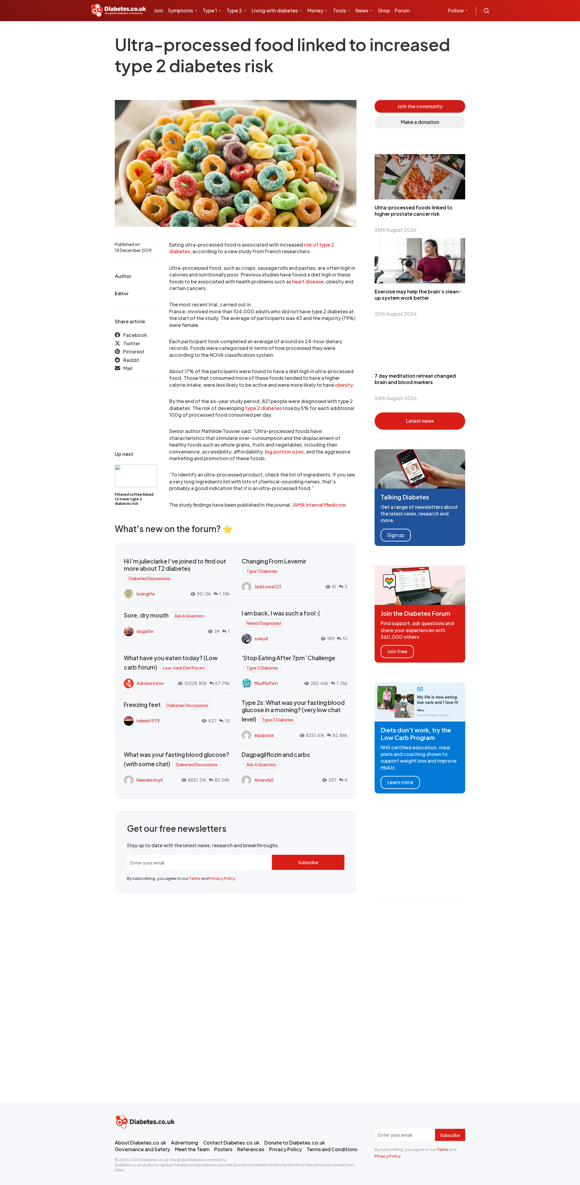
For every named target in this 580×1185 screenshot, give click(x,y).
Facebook (135, 335)
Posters (223, 1149)
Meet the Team (192, 1149)
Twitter (131, 343)
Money (315, 10)
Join (158, 10)
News (362, 10)
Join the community (420, 106)
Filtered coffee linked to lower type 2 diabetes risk (134, 499)
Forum (402, 10)
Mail (127, 368)
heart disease (308, 281)
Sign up (395, 535)
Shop (384, 10)
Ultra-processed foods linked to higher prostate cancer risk (414, 210)
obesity (344, 385)
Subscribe (308, 862)
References (250, 1149)
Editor (121, 293)
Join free (397, 651)
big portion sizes (284, 451)
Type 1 (210, 10)
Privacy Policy (222, 878)
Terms (195, 878)
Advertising (184, 1142)
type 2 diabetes (263, 408)
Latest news (420, 421)
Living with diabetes (275, 10)
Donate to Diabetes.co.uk (294, 1142)
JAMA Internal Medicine (319, 505)
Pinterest (133, 351)
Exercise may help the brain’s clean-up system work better (418, 294)
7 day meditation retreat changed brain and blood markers (415, 379)
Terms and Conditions (332, 1149)
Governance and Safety (142, 1149)
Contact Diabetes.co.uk (231, 1142)
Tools (339, 10)
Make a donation (420, 122)
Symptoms (180, 10)
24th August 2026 (396, 398)
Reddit (131, 360)
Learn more (400, 782)
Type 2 (234, 10)
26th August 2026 (396, 230)
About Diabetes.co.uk (140, 1142)
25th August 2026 (396, 314)
